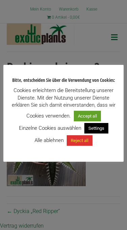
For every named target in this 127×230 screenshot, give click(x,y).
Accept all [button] (87, 116)
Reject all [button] (79, 140)
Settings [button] (96, 128)
